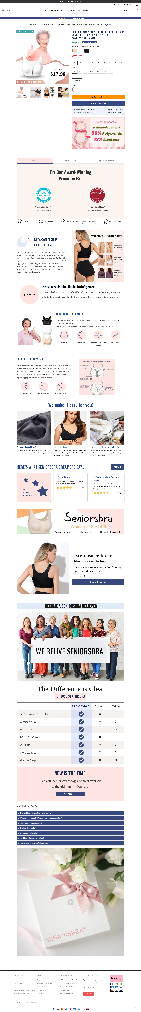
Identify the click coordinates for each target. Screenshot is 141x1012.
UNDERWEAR (68, 10)
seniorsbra (22, 1002)
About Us (16, 980)
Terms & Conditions (19, 987)
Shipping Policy (41, 987)
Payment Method (42, 990)
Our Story (85, 10)
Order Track (77, 10)
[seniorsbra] (7, 10)
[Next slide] (66, 92)
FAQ (38, 980)
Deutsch (114, 5)
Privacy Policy (18, 983)
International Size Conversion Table (24, 990)
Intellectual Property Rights (22, 994)
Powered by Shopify (32, 1002)
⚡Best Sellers (54, 10)
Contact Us (40, 994)
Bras (61, 10)
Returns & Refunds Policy (44, 983)
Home (45, 10)
